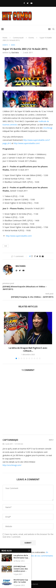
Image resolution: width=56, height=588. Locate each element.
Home (5, 37)
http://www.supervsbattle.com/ (27, 143)
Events (31, 37)
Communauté (18, 37)
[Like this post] (32, 256)
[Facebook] (24, 3)
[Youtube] (31, 3)
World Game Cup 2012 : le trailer (21, 581)
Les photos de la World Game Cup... (22, 556)
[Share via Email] (43, 256)
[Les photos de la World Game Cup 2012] (7, 557)
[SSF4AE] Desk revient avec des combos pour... (21, 568)
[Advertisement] (28, 404)
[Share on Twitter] (37, 256)
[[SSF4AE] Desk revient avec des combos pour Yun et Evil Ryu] (7, 568)
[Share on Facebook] (34, 256)
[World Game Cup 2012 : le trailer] (7, 582)
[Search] (53, 29)
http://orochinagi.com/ (12, 465)
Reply (51, 440)
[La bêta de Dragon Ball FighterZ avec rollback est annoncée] (28, 328)
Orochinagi (47, 128)
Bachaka (15, 52)
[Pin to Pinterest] (40, 256)
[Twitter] (27, 3)
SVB (5, 246)
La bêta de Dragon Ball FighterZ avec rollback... (28, 349)
